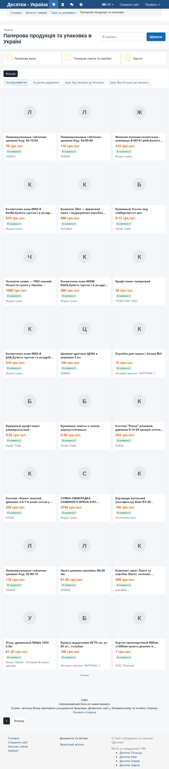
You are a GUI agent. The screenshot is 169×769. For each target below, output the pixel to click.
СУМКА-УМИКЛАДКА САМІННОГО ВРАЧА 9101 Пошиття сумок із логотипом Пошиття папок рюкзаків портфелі (81, 500)
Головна (13, 738)
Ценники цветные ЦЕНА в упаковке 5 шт (79, 355)
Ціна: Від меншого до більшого (84, 82)
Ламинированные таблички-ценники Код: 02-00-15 (26, 572)
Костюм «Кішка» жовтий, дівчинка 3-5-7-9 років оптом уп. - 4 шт (29, 500)
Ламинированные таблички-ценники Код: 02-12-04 (26, 139)
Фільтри (10, 74)
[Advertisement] (84, 687)
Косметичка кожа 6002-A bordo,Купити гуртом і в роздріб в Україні (29, 211)
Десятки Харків (130, 761)
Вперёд (19, 721)
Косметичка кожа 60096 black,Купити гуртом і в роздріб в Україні (84, 283)
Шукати (156, 36)
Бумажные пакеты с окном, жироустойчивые (80, 427)
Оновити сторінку (84, 712)
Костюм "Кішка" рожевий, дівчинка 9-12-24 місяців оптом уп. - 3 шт (137, 427)
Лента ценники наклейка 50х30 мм (83, 572)
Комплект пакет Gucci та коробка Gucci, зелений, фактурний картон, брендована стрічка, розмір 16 (138, 572)
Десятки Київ (128, 757)
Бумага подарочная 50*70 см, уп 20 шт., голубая (84, 644)
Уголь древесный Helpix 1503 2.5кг (27, 644)
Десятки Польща (131, 752)
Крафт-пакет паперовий (132, 281)
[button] (108, 4)
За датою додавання (46, 82)
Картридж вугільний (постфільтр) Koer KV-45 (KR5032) (133, 500)
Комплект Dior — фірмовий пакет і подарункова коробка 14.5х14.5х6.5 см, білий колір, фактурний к (82, 211)
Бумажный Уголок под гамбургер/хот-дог (131, 211)
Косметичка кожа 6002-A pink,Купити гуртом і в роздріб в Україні (29, 355)
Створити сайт (129, 4)
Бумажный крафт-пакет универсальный (23, 427)
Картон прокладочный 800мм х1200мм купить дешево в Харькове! (136, 644)
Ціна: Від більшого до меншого (129, 82)
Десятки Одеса (130, 765)
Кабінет (13, 750)
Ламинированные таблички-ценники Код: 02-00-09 (81, 139)
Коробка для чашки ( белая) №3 (138, 353)
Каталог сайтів (18, 746)
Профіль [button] (151, 4)
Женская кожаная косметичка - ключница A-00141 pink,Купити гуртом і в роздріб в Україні (137, 139)
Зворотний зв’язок (72, 744)
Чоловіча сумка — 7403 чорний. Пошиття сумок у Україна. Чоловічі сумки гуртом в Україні (29, 283)
